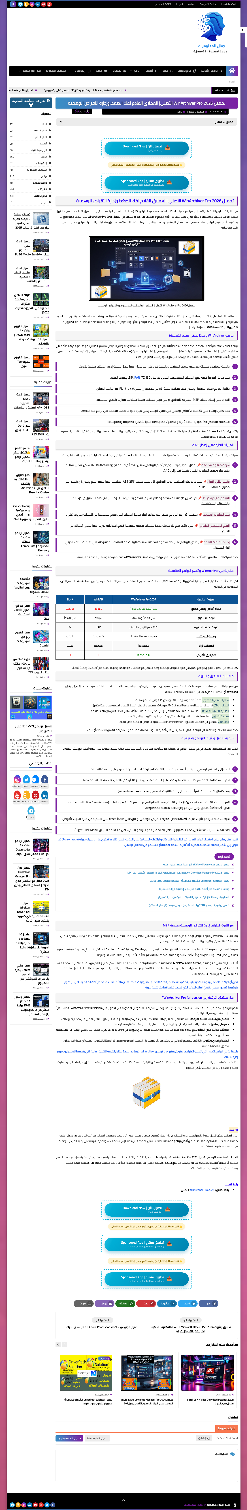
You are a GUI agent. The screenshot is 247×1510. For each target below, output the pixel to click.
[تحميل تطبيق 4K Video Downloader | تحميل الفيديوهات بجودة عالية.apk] (41, 330)
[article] (102, 1323)
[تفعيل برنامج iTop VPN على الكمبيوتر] (31, 709)
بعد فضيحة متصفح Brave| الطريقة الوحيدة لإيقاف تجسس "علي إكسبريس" (120, 90)
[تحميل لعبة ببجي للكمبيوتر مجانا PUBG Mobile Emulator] (41, 245)
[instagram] (32, 4)
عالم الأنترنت (184, 70)
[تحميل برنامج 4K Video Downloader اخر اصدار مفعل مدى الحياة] (41, 845)
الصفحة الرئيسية (228, 4)
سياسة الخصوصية (208, 4)
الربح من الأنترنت (209, 70)
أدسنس (149, 70)
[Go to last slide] (64, 1344)
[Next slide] (58, 1344)
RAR (137, 377)
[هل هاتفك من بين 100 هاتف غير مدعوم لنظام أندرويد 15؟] (41, 663)
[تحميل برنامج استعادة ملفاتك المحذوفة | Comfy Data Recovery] (41, 537)
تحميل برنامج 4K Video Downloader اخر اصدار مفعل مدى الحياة (36, 90)
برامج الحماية (40, 182)
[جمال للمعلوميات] (211, 33)
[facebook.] (55, 4)
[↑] (123, 1500)
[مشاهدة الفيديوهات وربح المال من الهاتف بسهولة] (41, 583)
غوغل (165, 70)
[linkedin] (37, 4)
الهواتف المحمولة (56, 70)
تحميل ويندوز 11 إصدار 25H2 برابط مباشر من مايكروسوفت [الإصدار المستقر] (189, 905)
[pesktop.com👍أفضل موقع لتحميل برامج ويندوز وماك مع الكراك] (41, 452)
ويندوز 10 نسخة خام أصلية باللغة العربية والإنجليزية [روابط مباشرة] (194, 889)
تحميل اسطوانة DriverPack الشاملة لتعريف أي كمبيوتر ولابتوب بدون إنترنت (189, 880)
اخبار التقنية (29, 70)
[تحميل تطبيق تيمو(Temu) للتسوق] (41, 361)
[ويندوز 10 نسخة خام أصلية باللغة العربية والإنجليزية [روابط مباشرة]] (41, 938)
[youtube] (49, 4)
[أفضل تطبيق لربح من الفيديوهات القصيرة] (41, 636)
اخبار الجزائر (41, 137)
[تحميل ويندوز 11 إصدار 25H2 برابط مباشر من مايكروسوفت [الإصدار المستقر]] (41, 1000)
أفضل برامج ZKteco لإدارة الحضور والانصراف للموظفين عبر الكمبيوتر (193, 897)
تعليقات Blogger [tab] (226, 1428)
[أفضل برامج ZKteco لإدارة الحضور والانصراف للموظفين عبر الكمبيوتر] (41, 969)
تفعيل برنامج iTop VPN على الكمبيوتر (33, 728)
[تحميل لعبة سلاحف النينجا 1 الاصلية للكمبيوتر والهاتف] (41, 272)
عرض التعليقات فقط (96, 1438)
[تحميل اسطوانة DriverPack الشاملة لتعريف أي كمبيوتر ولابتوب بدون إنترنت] (41, 907)
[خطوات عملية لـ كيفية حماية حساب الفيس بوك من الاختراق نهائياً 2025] (41, 218)
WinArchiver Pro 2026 (201, 1189)
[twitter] (47, 1504)
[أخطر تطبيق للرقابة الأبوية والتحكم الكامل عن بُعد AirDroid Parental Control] (41, 479)
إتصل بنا (179, 4)
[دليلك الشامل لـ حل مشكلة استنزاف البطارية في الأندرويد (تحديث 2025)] (41, 299)
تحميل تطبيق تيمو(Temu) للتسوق (22, 361)
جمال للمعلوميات (193, 1505)
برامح (136, 70)
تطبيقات (117, 70)
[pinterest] (43, 4)
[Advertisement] (75, 36)
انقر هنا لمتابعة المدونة (29, 101)
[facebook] (52, 1504)
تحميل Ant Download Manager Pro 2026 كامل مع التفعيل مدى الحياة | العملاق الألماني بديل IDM (178, 872)
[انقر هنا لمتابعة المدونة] (31, 105)
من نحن (191, 4)
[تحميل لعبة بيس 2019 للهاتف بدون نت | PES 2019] (41, 425)
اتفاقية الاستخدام (163, 4)
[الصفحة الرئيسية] (232, 71)
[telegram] (20, 4)
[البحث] (13, 4)
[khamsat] (26, 4)
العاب (99, 70)
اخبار (44, 124)
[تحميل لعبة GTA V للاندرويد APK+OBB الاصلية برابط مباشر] (41, 398)
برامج (179, 112)
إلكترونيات (79, 70)
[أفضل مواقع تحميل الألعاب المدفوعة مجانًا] (41, 609)
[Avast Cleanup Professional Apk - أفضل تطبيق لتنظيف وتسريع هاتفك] (41, 510)
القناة (232, 81)
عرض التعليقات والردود (68, 1438)
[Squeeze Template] (235, 1505)
